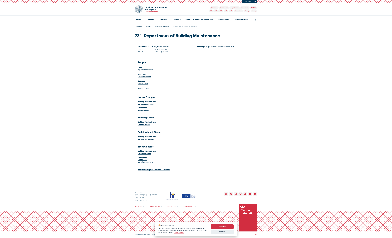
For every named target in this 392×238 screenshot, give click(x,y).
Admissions (164, 19)
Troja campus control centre (154, 169)
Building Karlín (146, 118)
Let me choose (179, 232)
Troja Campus (146, 147)
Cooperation (223, 19)
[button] (138, 20)
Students (150, 19)
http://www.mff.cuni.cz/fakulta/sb (220, 47)
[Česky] (255, 1)
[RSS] (255, 194)
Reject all (222, 231)
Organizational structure (161, 26)
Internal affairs (240, 19)
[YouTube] (245, 194)
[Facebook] (231, 194)
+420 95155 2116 (160, 49)
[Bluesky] (240, 194)
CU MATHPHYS (139, 26)
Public (176, 19)
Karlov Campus (146, 97)
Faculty (138, 19)
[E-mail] (226, 194)
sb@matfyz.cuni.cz (161, 51)
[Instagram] (236, 194)
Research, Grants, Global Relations (199, 19)
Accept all (222, 226)
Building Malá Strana (149, 132)
